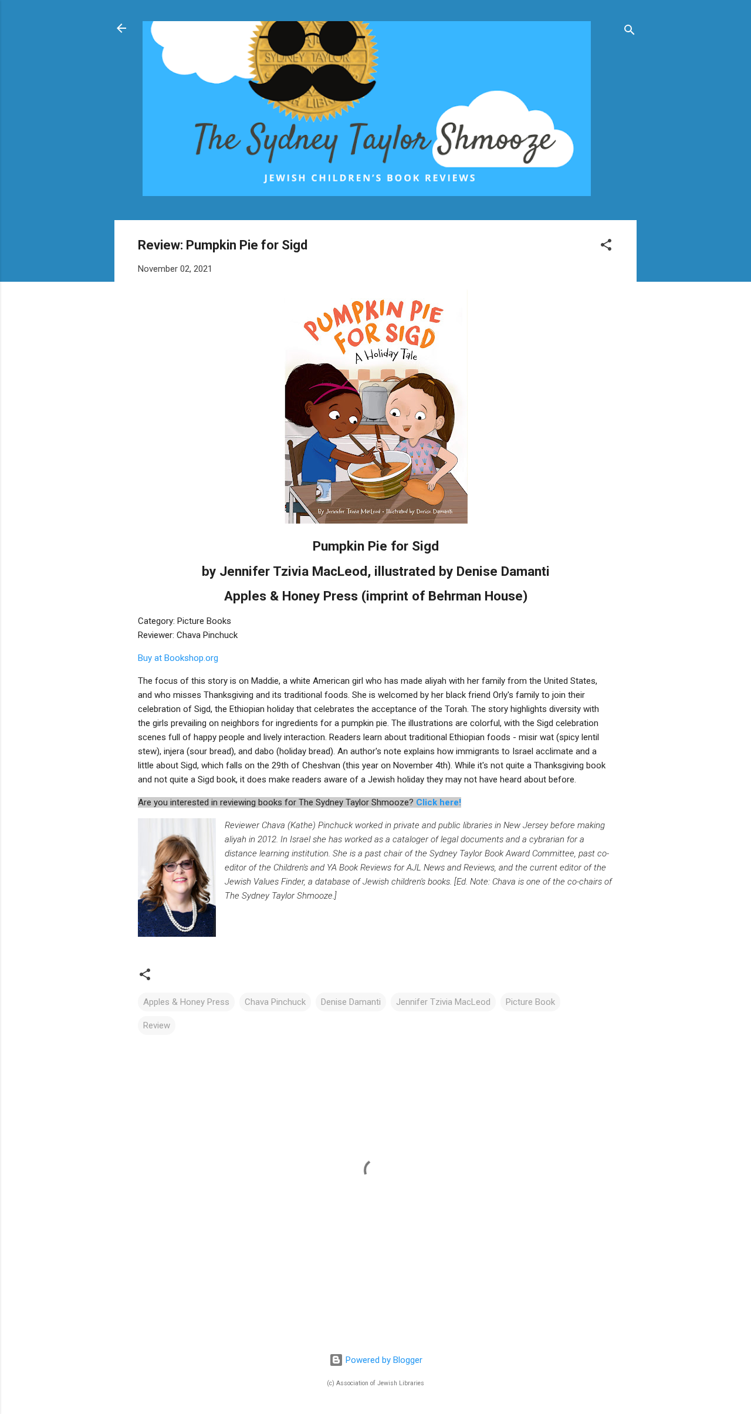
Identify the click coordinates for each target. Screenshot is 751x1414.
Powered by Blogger (382, 1360)
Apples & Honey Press (186, 1002)
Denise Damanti (351, 1002)
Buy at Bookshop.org (178, 658)
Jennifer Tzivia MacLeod (443, 1002)
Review (156, 1025)
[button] (606, 247)
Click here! (438, 802)
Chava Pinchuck (275, 1002)
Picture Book (530, 1002)
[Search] (630, 32)
